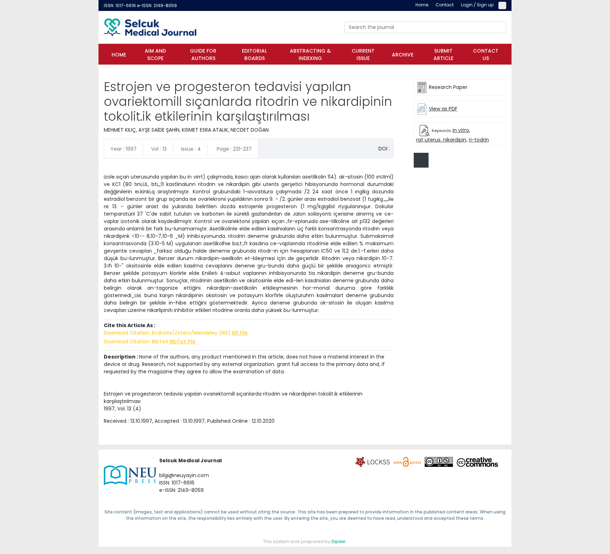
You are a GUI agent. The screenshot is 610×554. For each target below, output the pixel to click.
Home (119, 54)
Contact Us (485, 54)
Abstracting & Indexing (310, 54)
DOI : (384, 148)
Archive (402, 54)
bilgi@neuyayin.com (184, 475)
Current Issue (363, 54)
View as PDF (443, 108)
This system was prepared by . (305, 541)
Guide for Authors (203, 54)
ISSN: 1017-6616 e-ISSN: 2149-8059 (140, 5)
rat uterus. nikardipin (441, 139)
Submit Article (443, 54)
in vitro (461, 130)
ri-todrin (479, 139)
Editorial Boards (254, 54)
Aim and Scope (155, 54)
